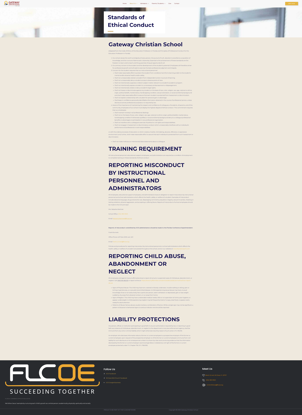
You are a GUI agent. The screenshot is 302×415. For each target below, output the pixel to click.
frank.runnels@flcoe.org (121, 241)
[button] (136, 3)
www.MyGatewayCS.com (181, 249)
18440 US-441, (216, 375)
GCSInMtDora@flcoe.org (215, 385)
